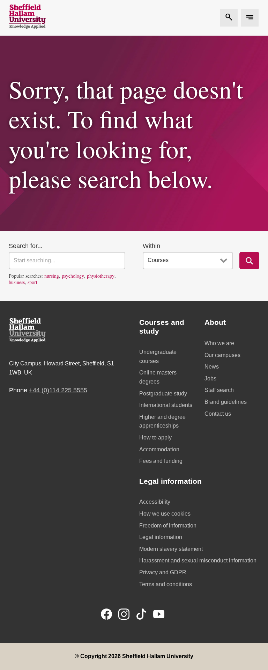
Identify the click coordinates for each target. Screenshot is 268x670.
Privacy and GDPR (162, 572)
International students (165, 405)
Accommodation (159, 449)
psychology (73, 275)
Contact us (217, 414)
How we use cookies (165, 514)
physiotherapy (100, 275)
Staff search (219, 390)
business (17, 282)
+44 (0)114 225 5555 (58, 390)
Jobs (210, 378)
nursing (51, 275)
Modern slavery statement (171, 549)
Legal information (160, 537)
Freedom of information (167, 526)
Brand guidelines (225, 402)
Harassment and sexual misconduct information (197, 560)
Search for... (26, 245)
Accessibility (154, 502)
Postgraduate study (163, 393)
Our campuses (222, 355)
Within (151, 245)
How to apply (155, 437)
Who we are (219, 343)
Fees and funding (161, 461)
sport (32, 282)
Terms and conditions (165, 584)
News (211, 367)
